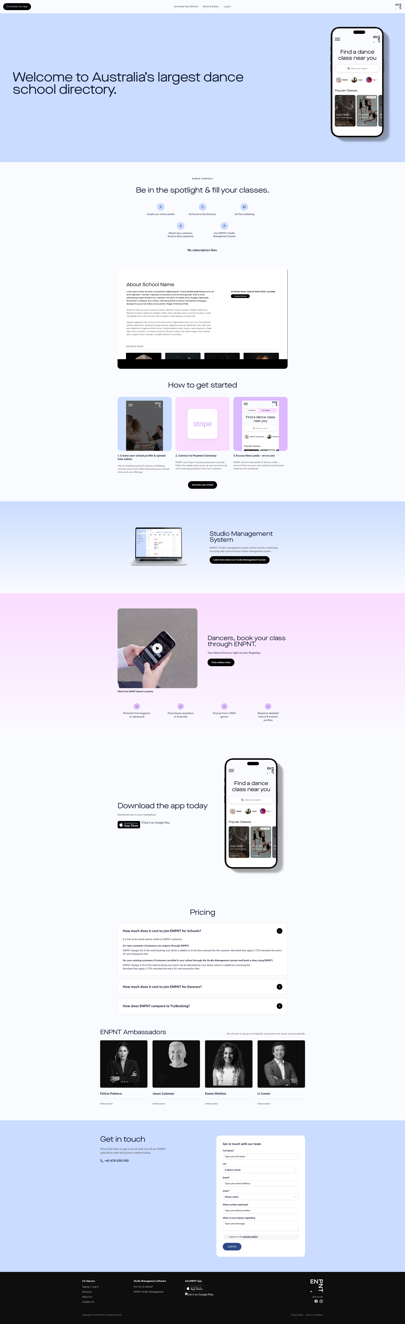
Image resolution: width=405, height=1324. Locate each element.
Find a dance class (221, 662)
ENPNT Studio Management (148, 1291)
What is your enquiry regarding (239, 1217)
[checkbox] (226, 1237)
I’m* (225, 1164)
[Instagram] (321, 1301)
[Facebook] (316, 1301)
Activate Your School (186, 7)
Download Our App (17, 6)
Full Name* (228, 1150)
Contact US (88, 1301)
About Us (87, 1296)
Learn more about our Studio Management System (239, 559)
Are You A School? (143, 1286)
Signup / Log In (90, 1286)
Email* (226, 1177)
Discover (86, 1291)
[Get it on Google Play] (155, 824)
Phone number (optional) (235, 1204)
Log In (227, 7)
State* (226, 1191)
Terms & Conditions (314, 1315)
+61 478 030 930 (117, 1161)
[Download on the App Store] (129, 824)
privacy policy (250, 1236)
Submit (232, 1246)
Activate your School (202, 484)
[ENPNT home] (398, 6)
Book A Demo (211, 7)
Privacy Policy (297, 1315)
